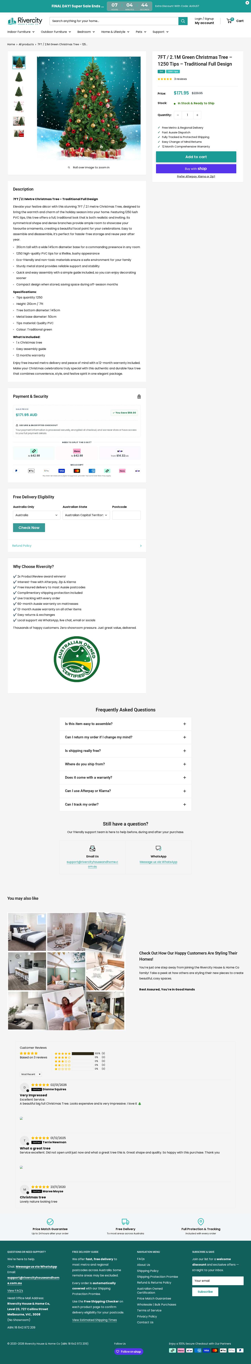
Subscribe (205, 1292)
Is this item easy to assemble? (88, 724)
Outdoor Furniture (54, 31)
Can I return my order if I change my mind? (98, 737)
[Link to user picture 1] (21, 1118)
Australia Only (23, 507)
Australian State (75, 507)
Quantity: (165, 115)
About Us (143, 1265)
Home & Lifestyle (113, 31)
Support (158, 31)
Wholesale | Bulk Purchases (156, 1304)
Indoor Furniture (19, 31)
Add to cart (196, 156)
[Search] (183, 21)
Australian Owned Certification (150, 1291)
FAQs (141, 1259)
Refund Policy (21, 546)
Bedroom (84, 31)
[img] (40, 1085)
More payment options (196, 176)
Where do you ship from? (85, 764)
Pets (139, 31)
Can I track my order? (81, 804)
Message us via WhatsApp (158, 862)
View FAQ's (15, 1291)
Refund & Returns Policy (154, 1282)
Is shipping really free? (83, 751)
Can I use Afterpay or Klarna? (88, 791)
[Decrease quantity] (178, 115)
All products (26, 44)
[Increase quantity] (197, 115)
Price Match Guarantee (154, 1298)
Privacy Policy (147, 1316)
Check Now (29, 527)
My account (204, 23)
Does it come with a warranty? (88, 777)
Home (11, 44)
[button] (63, 1053)
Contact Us (145, 1322)
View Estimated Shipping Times (94, 1320)
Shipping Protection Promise (157, 1277)
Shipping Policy (148, 1271)
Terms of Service (149, 1310)
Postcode (119, 507)
